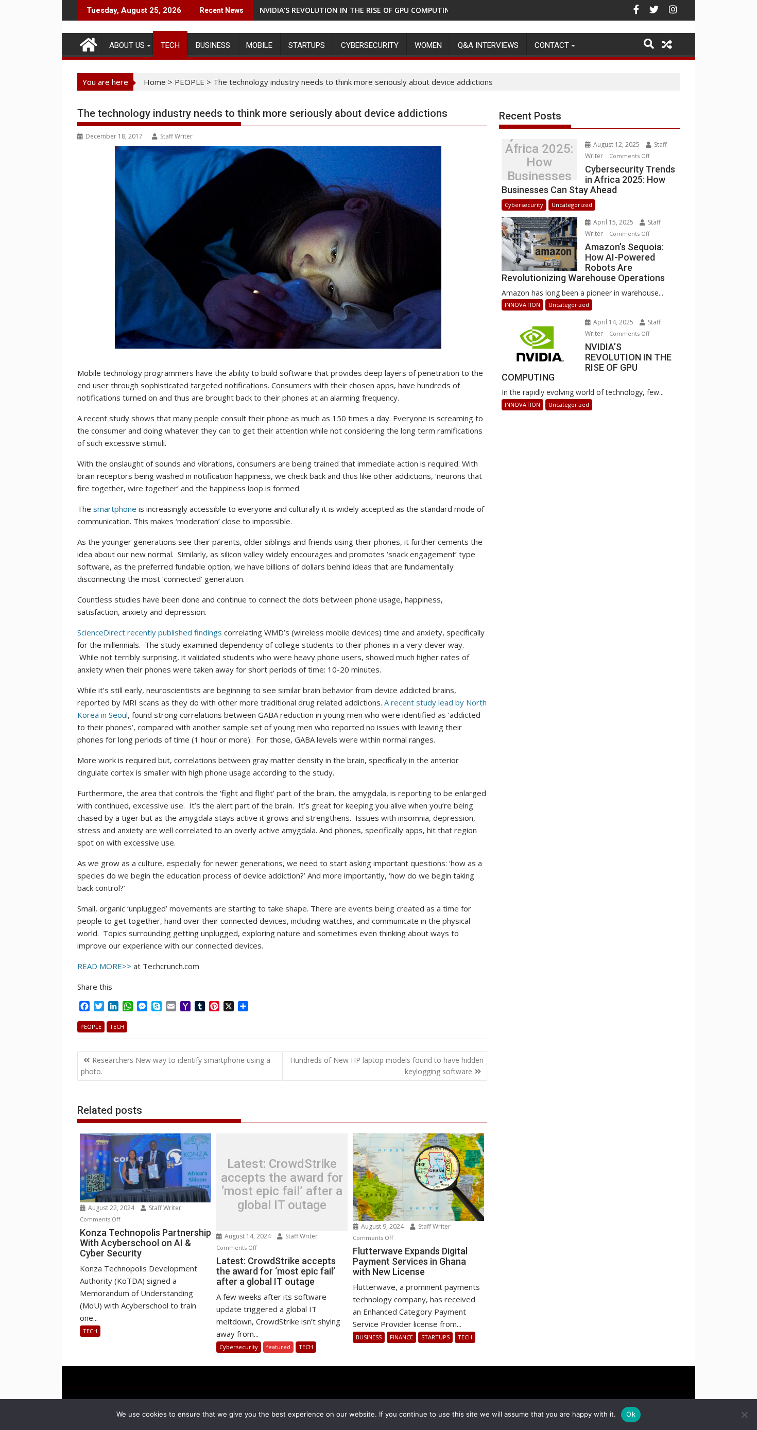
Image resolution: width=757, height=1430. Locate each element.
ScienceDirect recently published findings (149, 632)
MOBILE (259, 45)
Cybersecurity (370, 45)
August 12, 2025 (616, 144)
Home (155, 82)
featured (278, 1347)
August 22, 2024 (111, 1207)
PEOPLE (189, 82)
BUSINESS (213, 45)
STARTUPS (306, 45)
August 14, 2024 (247, 1236)
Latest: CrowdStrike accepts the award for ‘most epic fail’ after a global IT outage (282, 1185)
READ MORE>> (104, 966)
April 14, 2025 (613, 322)
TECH (170, 45)
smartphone (114, 509)
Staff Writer (176, 136)
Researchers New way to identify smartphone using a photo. (175, 1065)
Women (428, 45)
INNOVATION (522, 304)
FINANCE (401, 1337)
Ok (630, 1414)
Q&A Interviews (488, 45)
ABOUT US (127, 45)
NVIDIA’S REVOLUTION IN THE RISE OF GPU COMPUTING (357, 10)
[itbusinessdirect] (87, 43)
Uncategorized (572, 205)
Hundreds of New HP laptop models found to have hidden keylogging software (387, 1065)
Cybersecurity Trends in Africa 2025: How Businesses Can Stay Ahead (539, 162)
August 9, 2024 (382, 1226)
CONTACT (552, 45)
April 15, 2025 (613, 222)
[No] (744, 1414)
